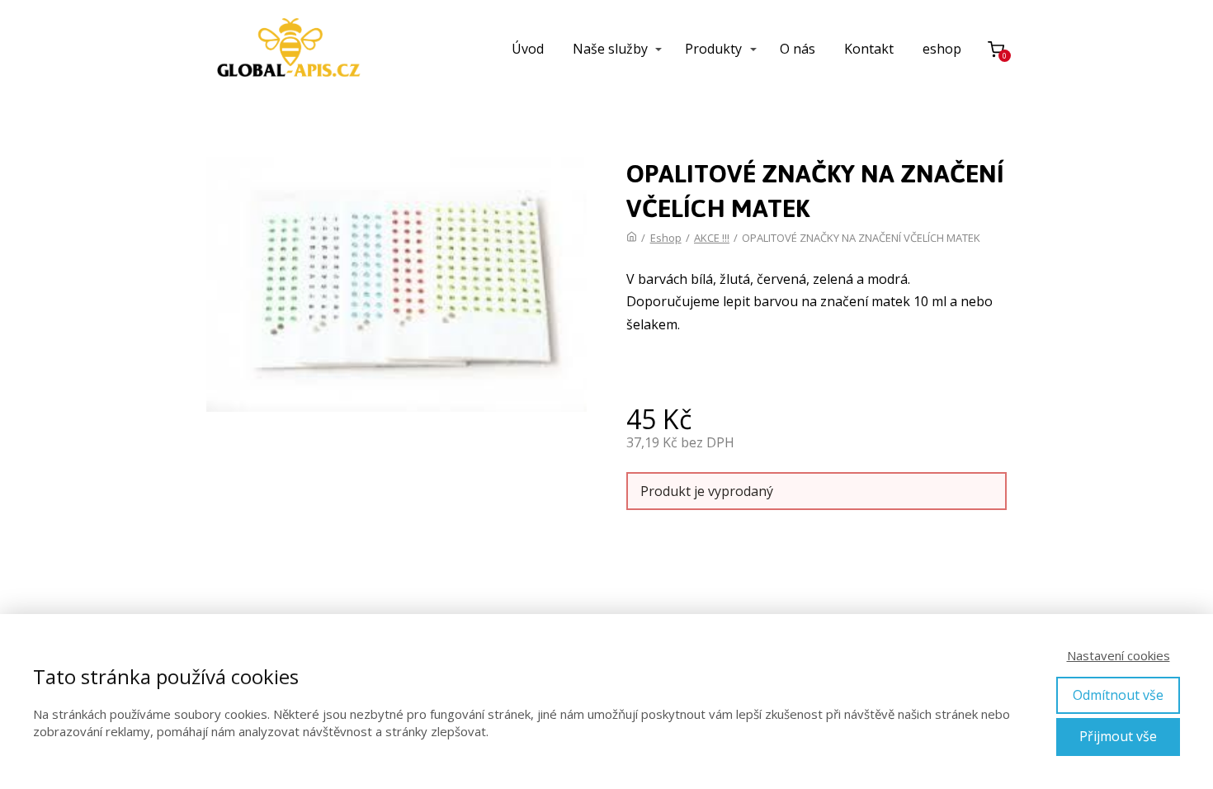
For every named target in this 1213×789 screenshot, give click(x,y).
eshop (942, 49)
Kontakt (869, 49)
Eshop (666, 237)
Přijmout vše (1118, 736)
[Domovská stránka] (631, 237)
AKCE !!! (711, 237)
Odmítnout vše (1118, 695)
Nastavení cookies (1118, 655)
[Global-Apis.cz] (288, 49)
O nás (797, 49)
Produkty (713, 49)
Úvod (528, 49)
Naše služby (610, 49)
